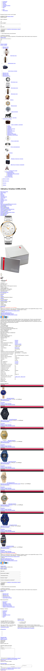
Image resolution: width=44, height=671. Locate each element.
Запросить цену (11, 668)
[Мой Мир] (4, 317)
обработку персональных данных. (14, 29)
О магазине (5, 1)
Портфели (9, 126)
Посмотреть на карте (5, 627)
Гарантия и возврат (6, 5)
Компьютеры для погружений (13, 173)
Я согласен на (11, 29)
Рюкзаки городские (11, 128)
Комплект (2, 207)
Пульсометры (10, 174)
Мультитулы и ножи (13, 170)
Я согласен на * (11, 658)
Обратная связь (3, 637)
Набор (1, 206)
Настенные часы (14, 81)
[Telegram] (7, 317)
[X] (6, 317)
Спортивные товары (9, 171)
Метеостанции (14, 105)
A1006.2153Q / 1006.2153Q (20, 376)
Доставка (4, 4)
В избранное (2, 404)
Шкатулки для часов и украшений (17, 164)
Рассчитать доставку (13, 314)
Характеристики (3, 209)
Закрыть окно (3, 37)
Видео (1, 215)
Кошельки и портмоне (11, 133)
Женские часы (5, 47)
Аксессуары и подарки (7, 597)
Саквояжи (9, 127)
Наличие (2, 213)
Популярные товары (7, 603)
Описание (2, 208)
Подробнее (2, 402)
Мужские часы (6, 46)
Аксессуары (2, 210)
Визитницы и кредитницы (12, 134)
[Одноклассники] (2, 317)
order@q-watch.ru (21, 620)
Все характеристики (4, 292)
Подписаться (8, 312)
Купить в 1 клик (3, 403)
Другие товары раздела (14, 310)
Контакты (5, 2)
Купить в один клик (13, 659)
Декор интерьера (14, 111)
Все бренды (5, 601)
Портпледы (9, 129)
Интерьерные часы (12, 63)
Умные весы (9, 175)
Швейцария (2, 306)
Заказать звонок (10, 16)
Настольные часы (14, 87)
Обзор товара (3, 205)
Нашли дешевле (11, 313)
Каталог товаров (3, 43)
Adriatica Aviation (3, 300)
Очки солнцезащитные (15, 146)
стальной (16, 361)
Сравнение (9, 403)
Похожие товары (3, 212)
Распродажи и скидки (7, 604)
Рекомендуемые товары (7, 605)
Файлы (1, 214)
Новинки (4, 602)
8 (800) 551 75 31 (3, 638)
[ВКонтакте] (1, 317)
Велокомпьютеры (10, 172)
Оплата (4, 3)
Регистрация (5, 10)
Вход (4, 9)
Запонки (11, 152)
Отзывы (4, 6)
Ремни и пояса (10, 132)
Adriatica (2, 296)
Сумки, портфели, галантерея (17, 124)
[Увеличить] (8, 244)
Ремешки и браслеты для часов (17, 158)
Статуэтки (14, 117)
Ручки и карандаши (15, 140)
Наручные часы (13, 55)
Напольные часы (14, 93)
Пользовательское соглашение (28, 628)
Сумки (8, 125)
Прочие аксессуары (9, 176)
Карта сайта (20, 628)
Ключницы (9, 131)
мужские (2, 294)
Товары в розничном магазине (9, 606)
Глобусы (11, 99)
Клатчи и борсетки (11, 130)
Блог (4, 7)
